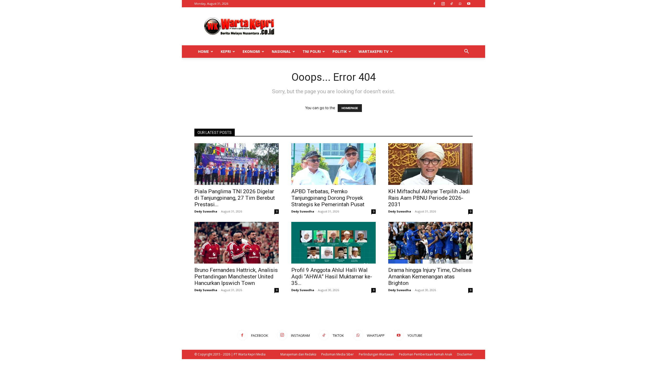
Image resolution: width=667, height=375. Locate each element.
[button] (466, 51)
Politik (339, 51)
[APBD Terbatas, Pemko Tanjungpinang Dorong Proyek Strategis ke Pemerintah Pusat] (333, 164)
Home (203, 51)
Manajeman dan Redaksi (298, 354)
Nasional (281, 51)
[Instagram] (443, 3)
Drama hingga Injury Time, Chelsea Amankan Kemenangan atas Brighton (429, 276)
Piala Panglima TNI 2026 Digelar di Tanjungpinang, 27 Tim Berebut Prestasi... (234, 198)
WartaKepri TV (373, 51)
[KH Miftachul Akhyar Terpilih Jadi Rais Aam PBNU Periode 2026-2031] (430, 164)
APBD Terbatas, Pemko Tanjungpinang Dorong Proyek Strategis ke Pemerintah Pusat (328, 198)
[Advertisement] (378, 26)
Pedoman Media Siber (337, 354)
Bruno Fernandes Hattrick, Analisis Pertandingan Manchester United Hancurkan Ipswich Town (236, 276)
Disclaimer (465, 354)
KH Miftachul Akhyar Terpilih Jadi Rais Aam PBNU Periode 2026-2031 (429, 198)
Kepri (226, 51)
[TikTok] (451, 3)
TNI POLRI (311, 51)
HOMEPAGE (350, 108)
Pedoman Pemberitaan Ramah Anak (425, 354)
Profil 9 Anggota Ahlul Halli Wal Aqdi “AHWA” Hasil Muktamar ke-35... (331, 276)
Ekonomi (251, 51)
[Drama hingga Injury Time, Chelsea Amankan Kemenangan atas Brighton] (430, 243)
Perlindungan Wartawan (376, 354)
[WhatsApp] (460, 3)
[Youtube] (469, 3)
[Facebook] (434, 3)
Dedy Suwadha (205, 211)
